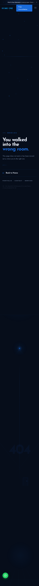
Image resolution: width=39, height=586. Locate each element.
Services (28, 181)
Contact (18, 181)
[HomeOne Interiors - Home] (7, 8)
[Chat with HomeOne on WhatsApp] (5, 575)
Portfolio (7, 181)
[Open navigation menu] (35, 8)
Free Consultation (22, 8)
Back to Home (12, 173)
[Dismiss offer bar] (36, 2)
